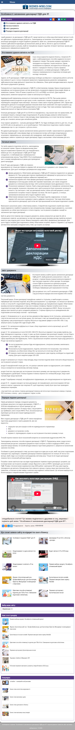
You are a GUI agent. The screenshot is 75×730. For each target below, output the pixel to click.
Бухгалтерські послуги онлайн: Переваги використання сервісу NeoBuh (30, 634)
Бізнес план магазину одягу (18, 697)
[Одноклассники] (53, 19)
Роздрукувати (18, 526)
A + (62, 19)
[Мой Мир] (8, 526)
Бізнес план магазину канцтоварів (20, 712)
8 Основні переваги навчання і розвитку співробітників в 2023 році (29, 666)
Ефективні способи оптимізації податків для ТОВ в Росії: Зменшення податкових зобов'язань (37, 642)
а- (65, 19)
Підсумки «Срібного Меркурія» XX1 (20, 658)
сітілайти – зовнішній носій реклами (20, 681)
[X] (56, 19)
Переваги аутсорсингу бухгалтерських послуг (23, 650)
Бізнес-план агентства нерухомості (20, 689)
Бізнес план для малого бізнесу (19, 705)
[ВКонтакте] (51, 19)
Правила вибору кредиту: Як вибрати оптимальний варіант (27, 619)
